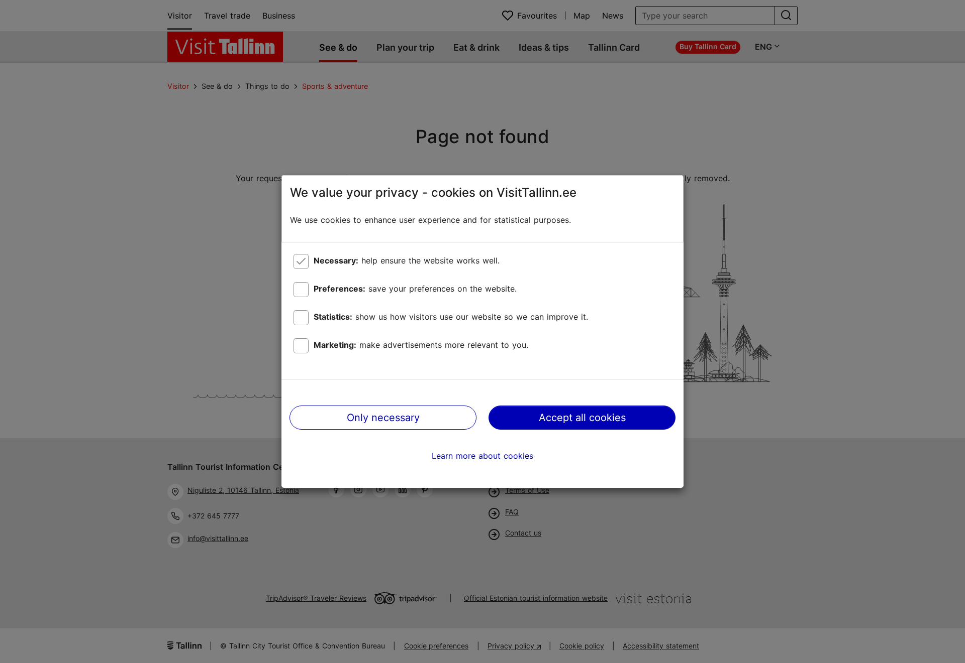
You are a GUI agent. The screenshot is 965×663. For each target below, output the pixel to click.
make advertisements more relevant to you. (421, 345)
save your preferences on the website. (415, 289)
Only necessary (383, 418)
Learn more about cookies (482, 456)
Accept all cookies (582, 418)
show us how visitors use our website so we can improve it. (451, 317)
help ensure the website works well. (407, 260)
